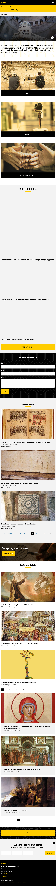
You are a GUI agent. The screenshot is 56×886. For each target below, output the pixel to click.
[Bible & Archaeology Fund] (28, 158)
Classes (27, 93)
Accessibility (24, 882)
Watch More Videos (27, 347)
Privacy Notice (4, 882)
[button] (53, 2)
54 (29, 533)
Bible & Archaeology (9, 9)
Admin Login (6, 877)
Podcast (27, 134)
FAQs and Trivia (28, 565)
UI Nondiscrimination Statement (14, 882)
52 (21, 533)
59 (49, 533)
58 (45, 533)
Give (27, 833)
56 (37, 533)
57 (41, 533)
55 (33, 534)
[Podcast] (28, 116)
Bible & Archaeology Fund (27, 175)
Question (3, 377)
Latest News (28, 404)
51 (17, 533)
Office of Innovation (6, 6)
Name (2, 363)
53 (25, 533)
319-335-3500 (7, 873)
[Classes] (28, 75)
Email (2, 370)
